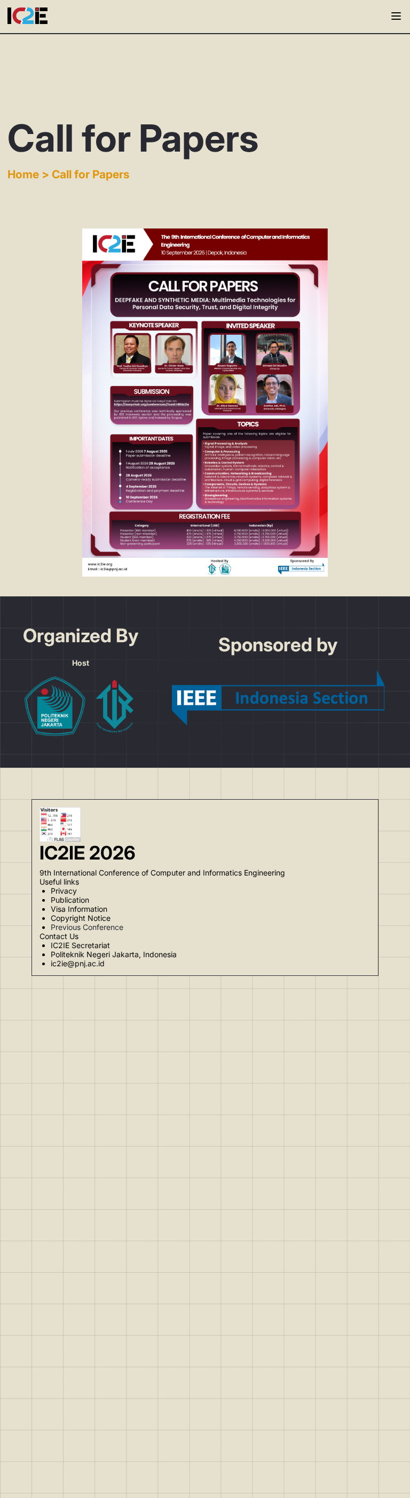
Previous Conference (87, 927)
